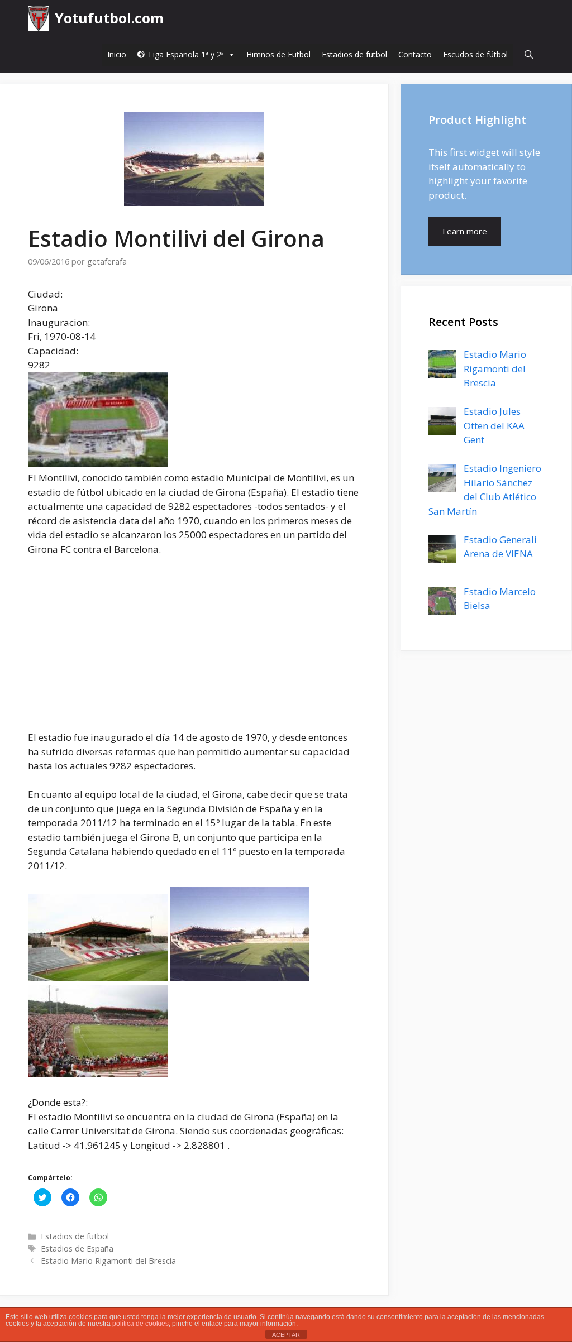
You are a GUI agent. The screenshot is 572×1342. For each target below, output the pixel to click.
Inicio (116, 54)
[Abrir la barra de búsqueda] (528, 54)
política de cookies (140, 1323)
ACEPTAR (286, 1334)
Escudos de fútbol (475, 54)
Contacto (415, 54)
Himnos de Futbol (278, 54)
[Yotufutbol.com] (38, 18)
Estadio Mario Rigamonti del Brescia (108, 1260)
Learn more (464, 231)
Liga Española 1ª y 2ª (186, 54)
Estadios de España (77, 1248)
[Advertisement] (194, 649)
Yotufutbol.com (109, 17)
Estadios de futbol (354, 54)
